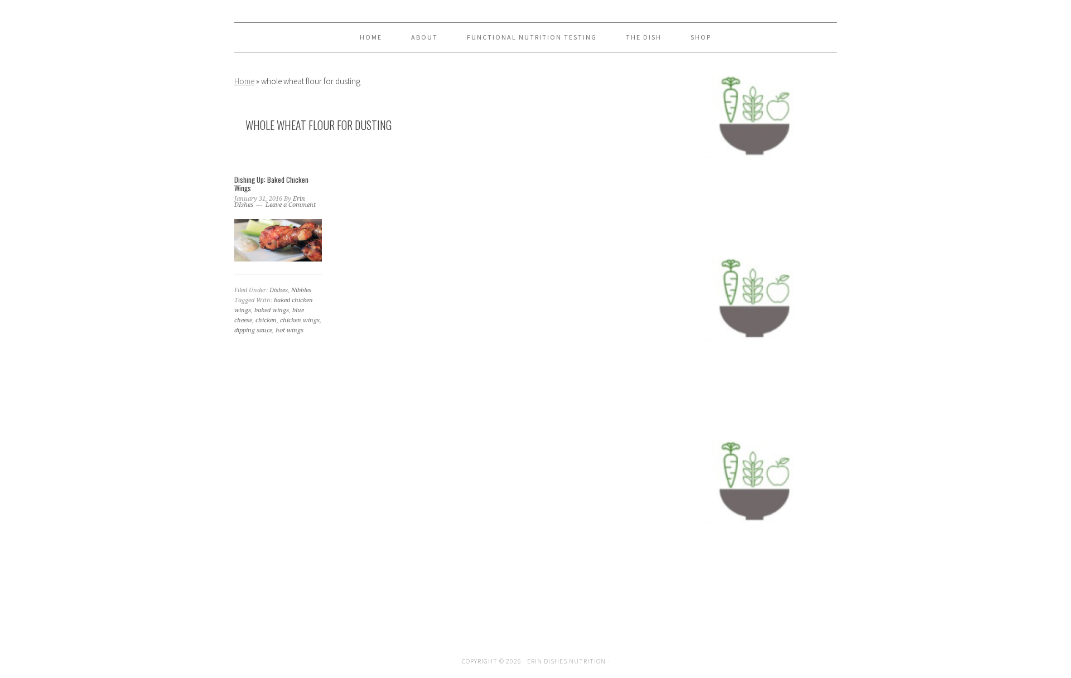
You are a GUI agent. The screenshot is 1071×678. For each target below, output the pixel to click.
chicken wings (300, 320)
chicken (266, 320)
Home (244, 81)
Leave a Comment (291, 205)
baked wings (271, 310)
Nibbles (301, 290)
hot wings (289, 330)
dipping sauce (253, 330)
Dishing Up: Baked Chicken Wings (271, 184)
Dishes (278, 290)
